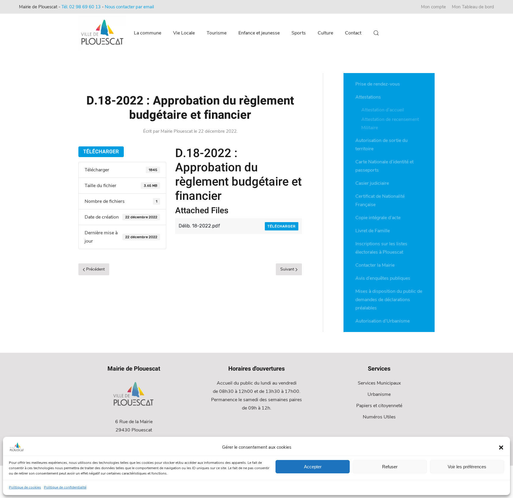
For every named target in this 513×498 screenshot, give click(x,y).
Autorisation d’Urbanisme (382, 321)
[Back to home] (103, 33)
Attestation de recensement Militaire (390, 123)
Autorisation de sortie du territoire (381, 144)
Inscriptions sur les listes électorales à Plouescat (381, 248)
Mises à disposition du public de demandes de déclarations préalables (388, 299)
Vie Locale (184, 33)
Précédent (95, 269)
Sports (299, 33)
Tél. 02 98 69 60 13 (81, 7)
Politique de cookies (25, 487)
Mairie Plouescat (177, 131)
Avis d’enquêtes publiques (382, 278)
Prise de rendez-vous (377, 84)
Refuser (390, 466)
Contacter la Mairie (375, 265)
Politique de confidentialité (65, 487)
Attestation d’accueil (382, 110)
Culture (325, 33)
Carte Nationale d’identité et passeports (384, 166)
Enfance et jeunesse (259, 33)
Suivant (287, 269)
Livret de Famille (372, 230)
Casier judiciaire (372, 183)
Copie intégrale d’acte (377, 217)
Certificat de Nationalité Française (380, 200)
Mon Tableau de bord (473, 7)
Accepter (313, 466)
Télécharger (101, 151)
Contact (353, 33)
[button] (501, 447)
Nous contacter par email (129, 7)
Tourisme (217, 33)
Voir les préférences (467, 466)
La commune (147, 33)
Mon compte (433, 7)
